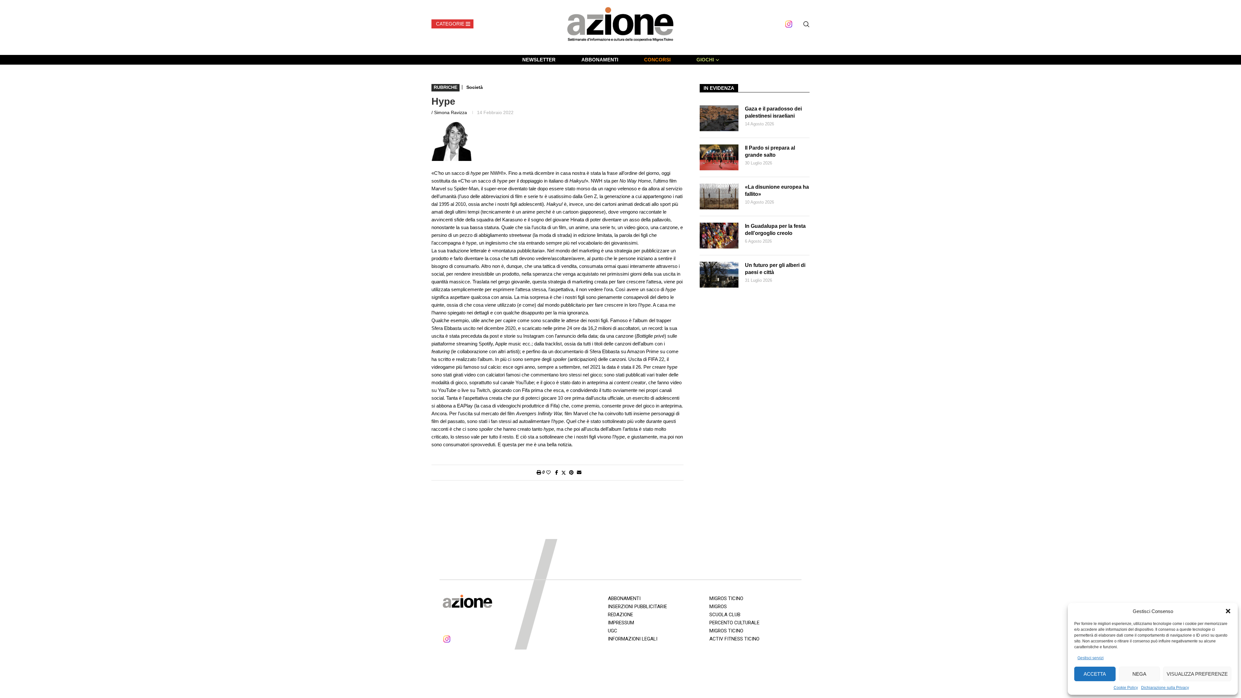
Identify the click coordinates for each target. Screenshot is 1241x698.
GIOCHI (705, 59)
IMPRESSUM (621, 623)
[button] (1228, 611)
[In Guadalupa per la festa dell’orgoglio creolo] (719, 236)
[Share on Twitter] (563, 472)
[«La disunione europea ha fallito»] (719, 196)
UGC (612, 631)
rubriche (445, 87)
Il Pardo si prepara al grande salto (770, 151)
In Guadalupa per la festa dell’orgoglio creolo (775, 229)
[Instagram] (789, 24)
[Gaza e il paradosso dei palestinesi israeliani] (719, 118)
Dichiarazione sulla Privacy (1165, 687)
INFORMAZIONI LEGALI (632, 639)
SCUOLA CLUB (724, 615)
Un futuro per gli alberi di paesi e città (775, 268)
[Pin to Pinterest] (571, 472)
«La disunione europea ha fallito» (777, 190)
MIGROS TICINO (726, 598)
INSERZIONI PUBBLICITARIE (637, 606)
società (474, 87)
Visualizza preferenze (1197, 674)
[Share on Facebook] (556, 472)
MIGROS (718, 606)
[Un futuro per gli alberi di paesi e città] (719, 275)
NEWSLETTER (539, 59)
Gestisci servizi (1090, 658)
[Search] (806, 24)
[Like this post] (548, 472)
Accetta (1095, 674)
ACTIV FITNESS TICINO (734, 639)
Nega (1139, 674)
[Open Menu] (452, 23)
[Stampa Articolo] (538, 472)
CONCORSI (657, 59)
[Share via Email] (579, 472)
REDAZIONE (620, 615)
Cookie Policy (1126, 687)
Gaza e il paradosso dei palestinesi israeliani (773, 112)
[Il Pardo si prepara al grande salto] (719, 157)
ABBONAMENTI (599, 59)
